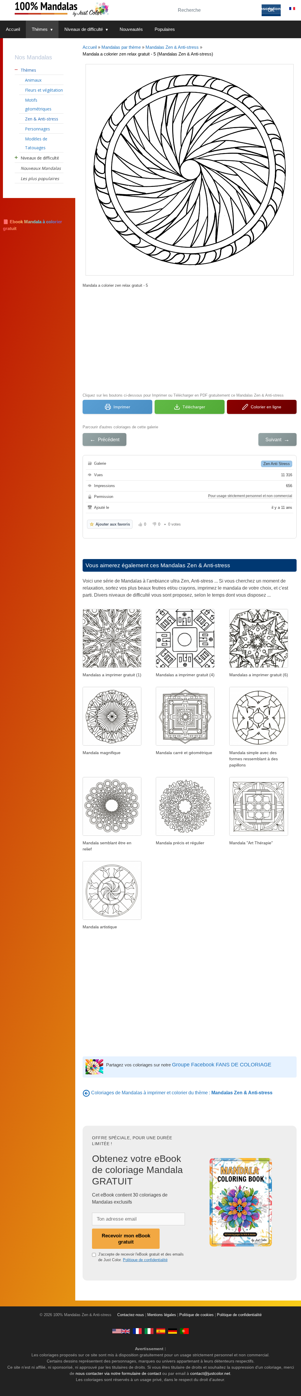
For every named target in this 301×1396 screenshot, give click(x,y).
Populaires (165, 29)
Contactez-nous (130, 1315)
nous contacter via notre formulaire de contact (118, 1373)
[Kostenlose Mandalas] (172, 1331)
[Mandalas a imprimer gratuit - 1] (112, 666)
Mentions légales (161, 1315)
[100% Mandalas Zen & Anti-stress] (85, 8)
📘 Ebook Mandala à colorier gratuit (32, 225)
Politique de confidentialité (145, 1260)
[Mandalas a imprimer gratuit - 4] (185, 666)
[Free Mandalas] (121, 1331)
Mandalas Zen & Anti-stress (172, 47)
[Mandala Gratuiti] (149, 1331)
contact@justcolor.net (210, 1373)
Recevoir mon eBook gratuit (126, 1239)
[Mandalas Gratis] (160, 1331)
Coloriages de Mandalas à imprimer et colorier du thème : (181, 1092)
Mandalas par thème (121, 47)
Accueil (13, 29)
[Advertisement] (190, 339)
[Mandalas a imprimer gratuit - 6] (258, 666)
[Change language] (292, 8)
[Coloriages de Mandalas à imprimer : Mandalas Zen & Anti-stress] (86, 1092)
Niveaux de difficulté (83, 29)
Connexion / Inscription (257, 8)
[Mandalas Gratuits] (137, 1331)
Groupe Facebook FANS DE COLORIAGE (221, 1065)
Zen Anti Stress (276, 464)
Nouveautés (131, 29)
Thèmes (40, 29)
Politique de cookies (196, 1315)
